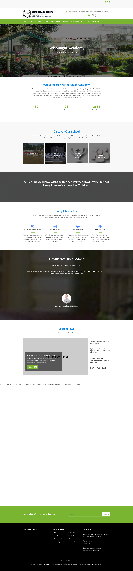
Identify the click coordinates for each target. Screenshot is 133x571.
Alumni (58, 21)
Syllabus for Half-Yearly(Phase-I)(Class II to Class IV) (99, 360)
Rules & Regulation (58, 542)
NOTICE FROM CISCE (98, 368)
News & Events (43, 2)
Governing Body (57, 539)
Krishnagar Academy (45, 564)
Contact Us (70, 545)
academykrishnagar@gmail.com (99, 16)
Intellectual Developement (33, 229)
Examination (58, 2)
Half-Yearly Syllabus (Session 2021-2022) (42, 355)
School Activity (49, 21)
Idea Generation (77, 229)
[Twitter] (107, 2)
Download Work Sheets (59, 545)
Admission (38, 21)
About (30, 21)
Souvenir (65, 21)
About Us (56, 535)
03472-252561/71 (96, 14)
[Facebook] (105, 2)
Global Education (55, 229)
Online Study (70, 535)
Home (24, 21)
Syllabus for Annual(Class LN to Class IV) (99, 342)
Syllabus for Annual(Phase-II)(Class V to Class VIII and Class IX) (100, 351)
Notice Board (27, 2)
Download (95, 21)
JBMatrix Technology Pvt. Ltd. (94, 564)
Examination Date (72, 542)
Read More (33, 367)
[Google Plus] (109, 2)
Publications (75, 21)
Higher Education (100, 229)
